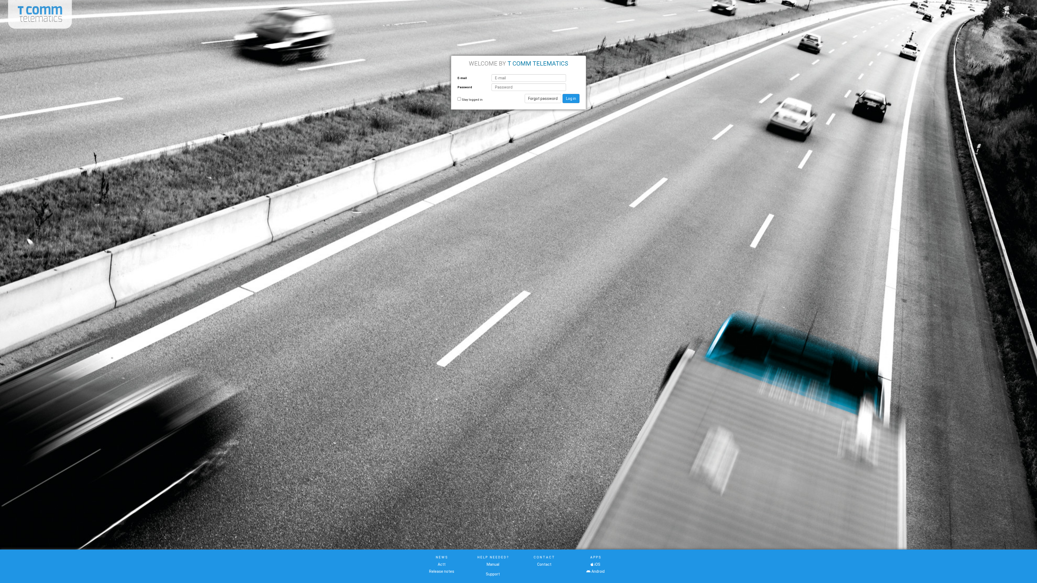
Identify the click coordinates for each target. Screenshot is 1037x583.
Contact (544, 564)
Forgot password (543, 98)
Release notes (441, 571)
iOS (597, 564)
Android (598, 571)
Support (493, 574)
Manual (493, 564)
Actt (442, 564)
